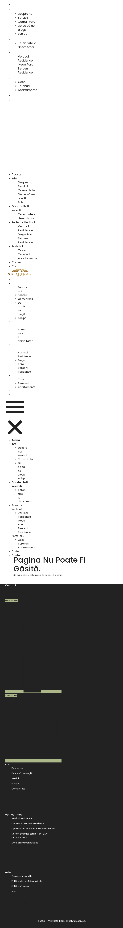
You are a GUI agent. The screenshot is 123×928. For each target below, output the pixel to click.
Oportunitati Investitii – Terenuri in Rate (33, 828)
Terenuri (24, 86)
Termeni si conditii (22, 876)
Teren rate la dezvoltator (27, 45)
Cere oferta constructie (25, 842)
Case (21, 82)
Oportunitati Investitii (23, 39)
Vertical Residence (25, 58)
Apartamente (27, 90)
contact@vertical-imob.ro (20, 593)
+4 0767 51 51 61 (13, 596)
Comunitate (26, 22)
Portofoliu (17, 78)
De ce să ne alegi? (26, 28)
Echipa (22, 34)
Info (14, 10)
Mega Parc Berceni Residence (25, 68)
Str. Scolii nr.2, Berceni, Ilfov (20, 589)
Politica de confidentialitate (27, 881)
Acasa (15, 4)
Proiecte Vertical (21, 52)
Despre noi (25, 14)
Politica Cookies (20, 886)
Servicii (23, 18)
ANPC (14, 891)
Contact (16, 101)
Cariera (16, 95)
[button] (22, 138)
